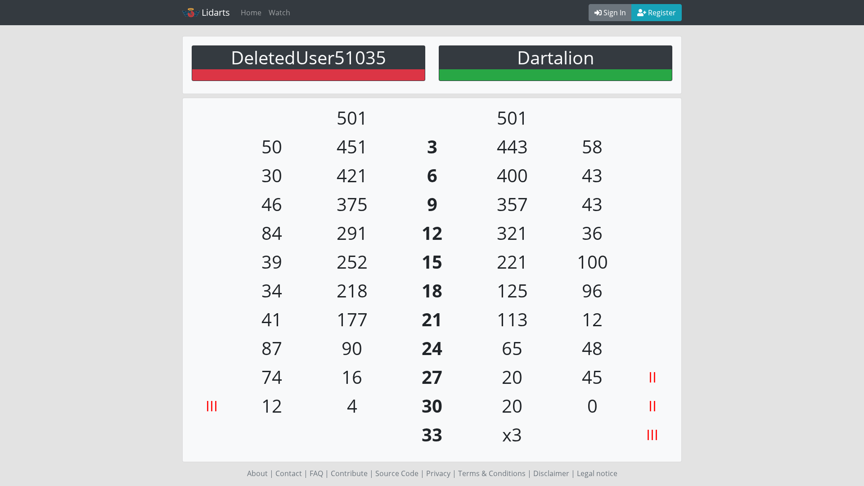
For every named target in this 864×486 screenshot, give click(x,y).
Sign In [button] (614, 13)
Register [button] (661, 13)
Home (251, 13)
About (257, 473)
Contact (288, 473)
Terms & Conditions (492, 473)
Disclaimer (551, 473)
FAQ (316, 473)
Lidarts (216, 12)
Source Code (396, 473)
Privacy (438, 473)
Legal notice (597, 473)
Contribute (349, 473)
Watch (279, 13)
